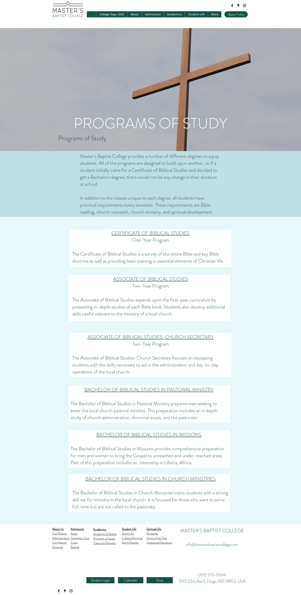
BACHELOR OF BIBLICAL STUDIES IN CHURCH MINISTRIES (150, 478)
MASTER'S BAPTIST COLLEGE (212, 530)
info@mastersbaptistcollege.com (212, 544)
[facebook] (232, 5)
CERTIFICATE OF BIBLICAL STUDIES (150, 233)
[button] (134, 14)
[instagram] (244, 5)
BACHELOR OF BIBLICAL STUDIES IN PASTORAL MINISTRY (149, 389)
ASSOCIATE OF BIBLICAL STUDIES (150, 278)
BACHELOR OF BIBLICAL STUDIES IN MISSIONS (148, 434)
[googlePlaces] (238, 5)
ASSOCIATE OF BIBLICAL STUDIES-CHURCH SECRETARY (151, 336)
